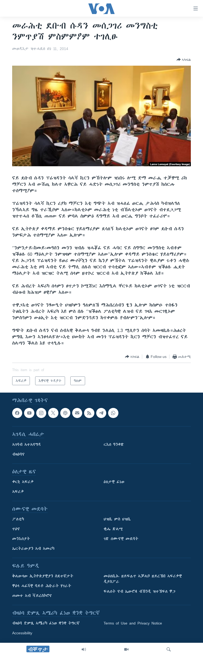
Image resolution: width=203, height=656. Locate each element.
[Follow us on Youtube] (29, 413)
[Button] (184, 59)
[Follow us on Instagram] (41, 413)
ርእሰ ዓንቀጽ (114, 444)
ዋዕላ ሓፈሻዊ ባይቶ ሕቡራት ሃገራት (41, 586)
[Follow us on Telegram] (101, 413)
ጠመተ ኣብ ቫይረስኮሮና (32, 596)
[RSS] (89, 413)
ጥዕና (16, 529)
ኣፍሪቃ (18, 491)
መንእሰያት (21, 539)
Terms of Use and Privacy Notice (133, 623)
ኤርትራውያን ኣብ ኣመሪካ (33, 548)
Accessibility (22, 633)
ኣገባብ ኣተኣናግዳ (26, 444)
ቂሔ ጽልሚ (113, 529)
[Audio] (84, 649)
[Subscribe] (77, 413)
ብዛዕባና (18, 454)
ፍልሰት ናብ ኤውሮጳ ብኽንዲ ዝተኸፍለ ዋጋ (139, 591)
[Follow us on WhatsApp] (113, 413)
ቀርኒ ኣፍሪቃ (23, 482)
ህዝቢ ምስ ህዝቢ (117, 519)
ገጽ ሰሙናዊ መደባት (121, 539)
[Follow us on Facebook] (17, 413)
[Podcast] (65, 413)
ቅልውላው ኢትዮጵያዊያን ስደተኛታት (42, 576)
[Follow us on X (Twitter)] (53, 413)
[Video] (126, 649)
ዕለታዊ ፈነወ (114, 482)
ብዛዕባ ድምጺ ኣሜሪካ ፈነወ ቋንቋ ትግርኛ (46, 623)
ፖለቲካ (18, 519)
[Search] (169, 649)
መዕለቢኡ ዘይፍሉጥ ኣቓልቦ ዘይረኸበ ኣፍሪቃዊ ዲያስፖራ (143, 579)
